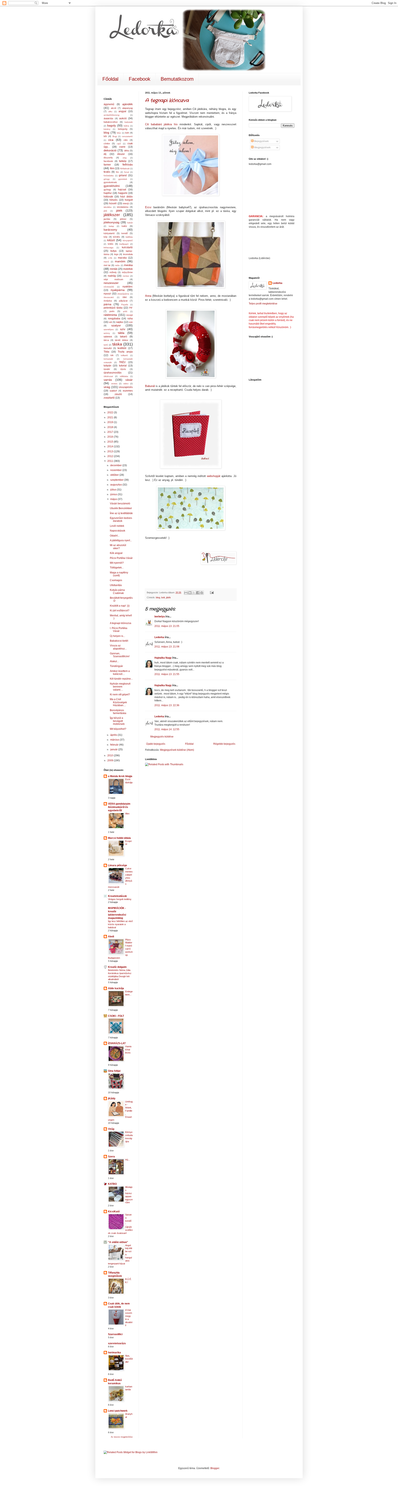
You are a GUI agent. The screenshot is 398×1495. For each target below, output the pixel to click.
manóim (120, 261)
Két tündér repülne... (121, 678)
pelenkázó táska (113, 307)
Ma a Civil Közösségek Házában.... (118, 702)
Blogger (214, 1468)
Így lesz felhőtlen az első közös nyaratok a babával (120, 924)
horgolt (129, 199)
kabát (130, 222)
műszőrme (127, 272)
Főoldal (110, 79)
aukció (123, 118)
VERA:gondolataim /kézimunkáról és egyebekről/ (119, 807)
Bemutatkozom (177, 79)
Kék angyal (116, 553)
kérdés (116, 237)
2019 (110, 422)
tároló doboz (121, 340)
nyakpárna (118, 290)
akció (113, 108)
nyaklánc (128, 286)
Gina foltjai (114, 1070)
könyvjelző (128, 240)
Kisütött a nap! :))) (120, 605)
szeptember (117, 479)
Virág (111, 1129)
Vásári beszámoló (120, 503)
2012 (110, 456)
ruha (130, 318)
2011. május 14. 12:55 (166, 729)
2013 (110, 451)
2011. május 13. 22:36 (166, 705)
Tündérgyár (116, 666)
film (117, 172)
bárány (107, 129)
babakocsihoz (111, 122)
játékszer (112, 215)
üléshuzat (108, 376)
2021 (110, 417)
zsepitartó (109, 397)
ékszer (121, 154)
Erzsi (148, 207)
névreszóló (109, 287)
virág (107, 387)
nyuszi (107, 293)
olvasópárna (123, 294)
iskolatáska (122, 207)
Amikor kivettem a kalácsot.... (120, 672)
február (114, 744)
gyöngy (107, 189)
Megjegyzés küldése (162, 736)
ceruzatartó (127, 136)
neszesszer (111, 283)
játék (168, 597)
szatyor (116, 325)
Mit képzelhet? (118, 728)
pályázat (123, 300)
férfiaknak (125, 168)
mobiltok (128, 269)
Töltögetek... (117, 567)
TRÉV (122, 362)
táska (117, 344)
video (126, 383)
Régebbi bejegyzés (224, 743)
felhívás (128, 164)
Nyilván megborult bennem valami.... (120, 686)
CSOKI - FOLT (116, 1016)
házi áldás (126, 196)
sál (110, 322)
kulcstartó (127, 247)
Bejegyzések (261, 141)
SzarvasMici (115, 1334)
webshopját (213, 476)
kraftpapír (124, 244)
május (114, 499)
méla (117, 265)
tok (112, 355)
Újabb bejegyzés (155, 743)
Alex (127, 813)
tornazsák (108, 359)
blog (158, 597)
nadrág (112, 275)
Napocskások (117, 530)
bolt (163, 597)
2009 (110, 760)
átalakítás (108, 118)
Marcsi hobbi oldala (119, 838)
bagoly (111, 125)
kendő (124, 233)
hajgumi (122, 193)
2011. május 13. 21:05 (166, 626)
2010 (110, 755)
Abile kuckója (116, 988)
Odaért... (114, 535)
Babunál (150, 386)
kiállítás (129, 237)
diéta (126, 150)
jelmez (123, 219)
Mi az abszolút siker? (118, 547)
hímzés (113, 199)
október (114, 474)
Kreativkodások (117, 896)
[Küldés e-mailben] (186, 593)
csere (122, 146)
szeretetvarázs (117, 1343)
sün (131, 322)
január (114, 749)
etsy (125, 158)
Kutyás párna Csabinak (117, 591)
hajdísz (108, 193)
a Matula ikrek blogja (120, 776)
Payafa (124, 304)
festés (107, 171)
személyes (109, 329)
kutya (113, 250)
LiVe (110, 258)
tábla (121, 333)
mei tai (107, 265)
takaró (123, 336)
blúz (119, 133)
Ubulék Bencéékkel (121, 508)
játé (105, 211)
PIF (131, 308)
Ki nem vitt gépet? (120, 694)
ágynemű (109, 104)
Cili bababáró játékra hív (161, 124)
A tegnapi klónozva (167, 100)
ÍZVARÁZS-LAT (117, 1043)
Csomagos (116, 580)
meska (128, 265)
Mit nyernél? (117, 562)
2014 (110, 446)
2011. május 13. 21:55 (166, 674)
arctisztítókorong (111, 115)
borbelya (159, 616)
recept (129, 315)
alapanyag (127, 108)
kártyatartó (109, 233)
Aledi (111, 936)
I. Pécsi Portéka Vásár (118, 630)
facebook (108, 161)
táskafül (108, 348)
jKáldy (111, 1098)
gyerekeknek (110, 182)
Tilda (106, 351)
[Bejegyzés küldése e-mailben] (211, 592)
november (116, 470)
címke (107, 143)
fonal (126, 172)
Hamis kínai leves (128, 1049)
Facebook (139, 79)
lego (116, 254)
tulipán (107, 365)
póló (125, 311)
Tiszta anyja (125, 351)
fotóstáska (109, 175)
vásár (129, 379)
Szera (111, 1156)
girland (123, 175)
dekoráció (110, 150)
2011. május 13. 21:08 (166, 646)
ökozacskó (109, 297)
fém (112, 168)
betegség (122, 129)
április (114, 735)
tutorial (123, 365)
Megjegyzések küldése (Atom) (177, 749)
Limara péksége (117, 865)
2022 (110, 412)
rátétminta (110, 314)
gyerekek (122, 179)
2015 (110, 441)
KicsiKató (114, 1211)
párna (107, 304)
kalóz (124, 226)
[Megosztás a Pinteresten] (202, 593)
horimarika (114, 1352)
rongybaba (114, 318)
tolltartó (124, 355)
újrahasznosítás (112, 372)
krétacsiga (108, 247)
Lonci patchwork (117, 1410)
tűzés (123, 369)
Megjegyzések (262, 147)
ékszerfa (108, 157)
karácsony (110, 229)
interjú (126, 203)
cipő (119, 143)
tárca (106, 340)
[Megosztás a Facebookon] (198, 593)
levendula (128, 254)
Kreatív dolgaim (117, 967)
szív (122, 329)
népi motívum (113, 279)
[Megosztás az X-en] (194, 593)
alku (110, 111)
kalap (111, 226)
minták (113, 269)
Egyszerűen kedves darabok (121, 519)
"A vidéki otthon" (118, 1242)
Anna (148, 295)
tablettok (108, 336)
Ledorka (159, 637)
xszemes (128, 390)
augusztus (116, 484)
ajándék (127, 104)
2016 (110, 436)
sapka (119, 322)
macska (122, 257)
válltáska (124, 376)
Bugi (115, 136)
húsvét (112, 203)
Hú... (127, 1159)
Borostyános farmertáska (118, 712)
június (114, 494)
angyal (122, 111)
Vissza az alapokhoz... (118, 647)
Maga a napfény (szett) (119, 574)
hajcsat (122, 189)
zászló (118, 394)
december (116, 465)
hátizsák (108, 196)
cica (110, 139)
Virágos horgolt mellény (119, 899)
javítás (107, 219)
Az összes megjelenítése (122, 1437)
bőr (105, 136)
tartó (106, 345)
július (113, 489)
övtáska (108, 300)
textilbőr (122, 348)
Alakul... (114, 661)
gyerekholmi (112, 185)
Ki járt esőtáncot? (119, 610)
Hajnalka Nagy (163, 657)
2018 (110, 427)
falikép (122, 161)
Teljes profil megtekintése (263, 303)
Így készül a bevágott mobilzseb (117, 720)
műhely (113, 272)
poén (111, 311)
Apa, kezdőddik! (129, 1358)
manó (106, 261)
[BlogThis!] (190, 593)
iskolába (108, 207)
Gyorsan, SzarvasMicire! (120, 655)
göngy (107, 179)
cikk (126, 140)
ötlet (125, 297)
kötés (110, 244)
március (115, 739)
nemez (126, 276)
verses (114, 383)
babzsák (129, 122)
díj (105, 154)
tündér (107, 369)
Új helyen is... (117, 636)
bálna (126, 126)
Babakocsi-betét (119, 640)
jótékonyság (111, 222)
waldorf (113, 390)
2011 (110, 461)
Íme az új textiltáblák (121, 513)
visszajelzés (126, 387)
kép (105, 237)
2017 (110, 432)
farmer (107, 164)
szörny (107, 333)
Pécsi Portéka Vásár (121, 558)
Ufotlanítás (116, 585)
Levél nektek (117, 525)
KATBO (112, 1183)
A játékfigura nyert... (121, 540)
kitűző (111, 240)
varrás (108, 379)
